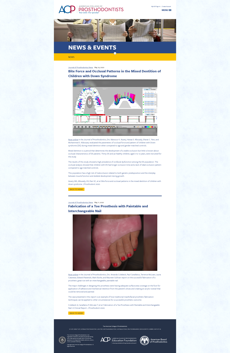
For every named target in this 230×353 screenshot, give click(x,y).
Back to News (76, 189)
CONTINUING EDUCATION (109, 329)
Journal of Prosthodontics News (80, 67)
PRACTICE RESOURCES (133, 329)
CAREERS (151, 329)
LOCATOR (99, 329)
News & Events (92, 47)
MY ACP (71, 329)
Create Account (166, 6)
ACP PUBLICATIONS (122, 329)
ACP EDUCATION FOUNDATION (88, 329)
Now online (73, 139)
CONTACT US (157, 329)
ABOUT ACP (77, 329)
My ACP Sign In (155, 6)
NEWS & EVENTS (144, 329)
